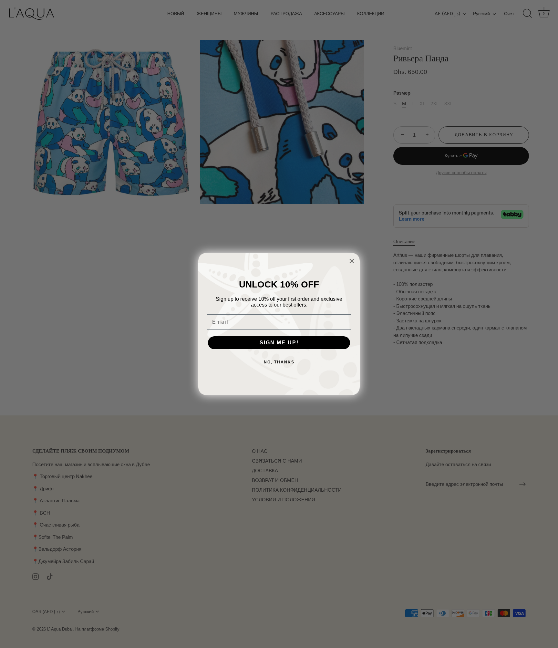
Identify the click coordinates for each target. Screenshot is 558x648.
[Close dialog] (351, 261)
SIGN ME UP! (279, 342)
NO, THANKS (279, 362)
